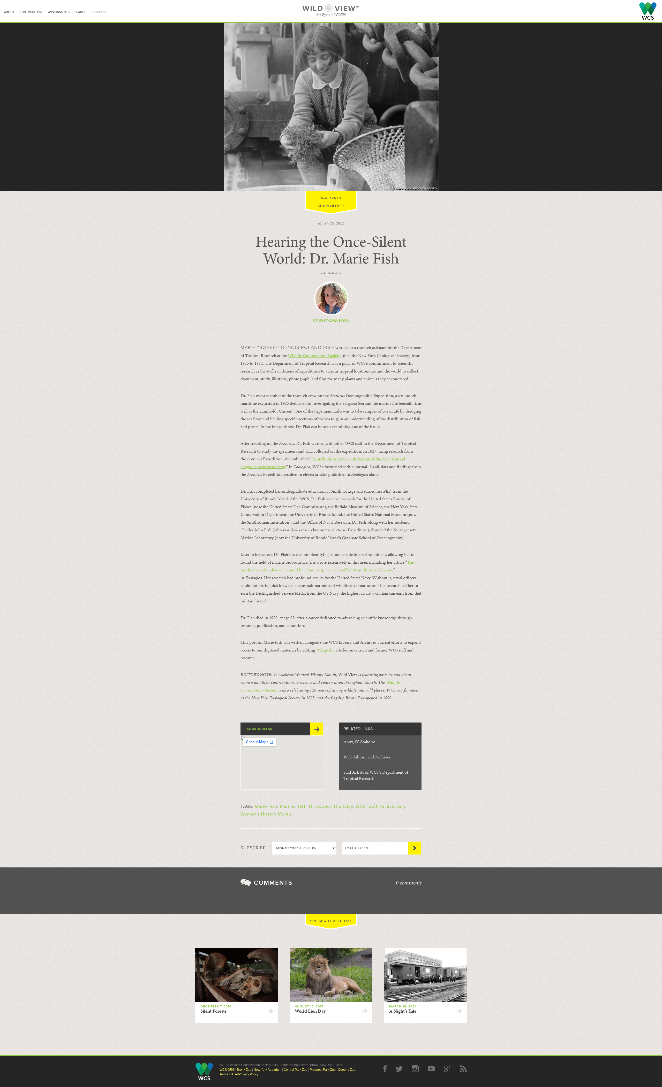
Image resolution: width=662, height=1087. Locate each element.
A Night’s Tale (402, 1011)
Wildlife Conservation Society (648, 11)
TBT (301, 806)
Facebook (385, 1068)
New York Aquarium (267, 1070)
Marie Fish (266, 806)
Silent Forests (213, 1011)
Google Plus (447, 1068)
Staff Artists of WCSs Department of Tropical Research (375, 775)
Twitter (399, 1068)
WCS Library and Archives (366, 757)
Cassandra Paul (331, 320)
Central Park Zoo (295, 1070)
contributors (31, 12)
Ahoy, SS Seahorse (359, 742)
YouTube (431, 1068)
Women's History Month (265, 814)
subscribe (100, 12)
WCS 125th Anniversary (380, 806)
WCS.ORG (227, 1070)
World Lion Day (310, 1011)
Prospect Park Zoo (323, 1070)
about (9, 12)
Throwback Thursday (330, 806)
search (80, 12)
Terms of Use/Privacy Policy (239, 1074)
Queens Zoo (346, 1070)
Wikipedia (325, 650)
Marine (287, 806)
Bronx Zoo (244, 1070)
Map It (316, 729)
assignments (59, 12)
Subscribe (414, 848)
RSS (463, 1068)
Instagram (415, 1068)
